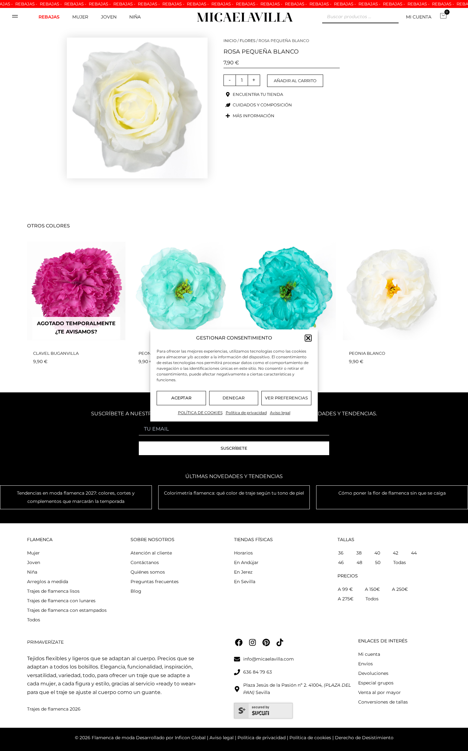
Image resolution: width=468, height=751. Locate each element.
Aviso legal (280, 412)
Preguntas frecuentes (155, 581)
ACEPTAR (181, 398)
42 (395, 553)
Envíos (365, 664)
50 (377, 562)
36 (341, 553)
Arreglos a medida (47, 581)
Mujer (80, 17)
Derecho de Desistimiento (364, 737)
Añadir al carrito (295, 80)
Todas (399, 562)
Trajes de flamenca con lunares (61, 601)
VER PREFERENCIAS (286, 398)
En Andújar (246, 562)
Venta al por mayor (379, 692)
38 (359, 553)
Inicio (230, 40)
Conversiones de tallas (383, 702)
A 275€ (345, 599)
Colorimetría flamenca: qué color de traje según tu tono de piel (234, 493)
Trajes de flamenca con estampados (67, 610)
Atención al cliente (151, 553)
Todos (33, 620)
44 (414, 553)
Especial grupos (376, 683)
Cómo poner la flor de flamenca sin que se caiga (392, 493)
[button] (308, 338)
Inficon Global (190, 737)
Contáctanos (145, 562)
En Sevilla (244, 581)
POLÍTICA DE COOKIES (200, 412)
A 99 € (345, 589)
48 (359, 562)
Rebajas (49, 17)
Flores (247, 40)
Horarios (243, 553)
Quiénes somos (148, 572)
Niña (135, 17)
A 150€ (372, 589)
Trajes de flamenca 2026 (54, 709)
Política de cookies (309, 737)
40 (377, 553)
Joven (109, 17)
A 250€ (400, 589)
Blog (136, 591)
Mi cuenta (369, 654)
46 (341, 562)
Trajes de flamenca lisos (53, 591)
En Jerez (243, 572)
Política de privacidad (246, 412)
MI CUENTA (418, 17)
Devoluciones (373, 673)
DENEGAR (234, 398)
